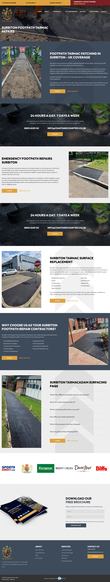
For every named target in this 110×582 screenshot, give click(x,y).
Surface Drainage (67, 553)
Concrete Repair (66, 550)
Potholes (64, 558)
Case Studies (94, 11)
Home (40, 11)
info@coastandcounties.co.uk (67, 128)
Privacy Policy (77, 521)
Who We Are (39, 550)
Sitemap (12, 579)
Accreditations (40, 553)
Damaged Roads (66, 561)
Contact (104, 11)
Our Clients (39, 558)
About (46, 11)
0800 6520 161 (79, 4)
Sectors (83, 11)
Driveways (64, 555)
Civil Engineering (71, 11)
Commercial (57, 11)
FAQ (36, 555)
